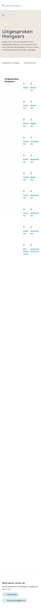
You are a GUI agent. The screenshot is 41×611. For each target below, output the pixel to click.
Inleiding (7, 89)
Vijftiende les (7, 181)
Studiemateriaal (8, 85)
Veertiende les (7, 175)
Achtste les (7, 138)
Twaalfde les (7, 163)
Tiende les (7, 150)
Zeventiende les (7, 194)
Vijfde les (7, 119)
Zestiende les (7, 188)
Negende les (7, 144)
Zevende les (7, 131)
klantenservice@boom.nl (16, 600)
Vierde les (7, 112)
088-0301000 (12, 595)
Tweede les (7, 100)
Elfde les (7, 156)
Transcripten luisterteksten (7, 209)
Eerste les (7, 94)
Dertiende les (7, 169)
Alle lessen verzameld (7, 202)
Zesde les (7, 125)
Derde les (7, 106)
